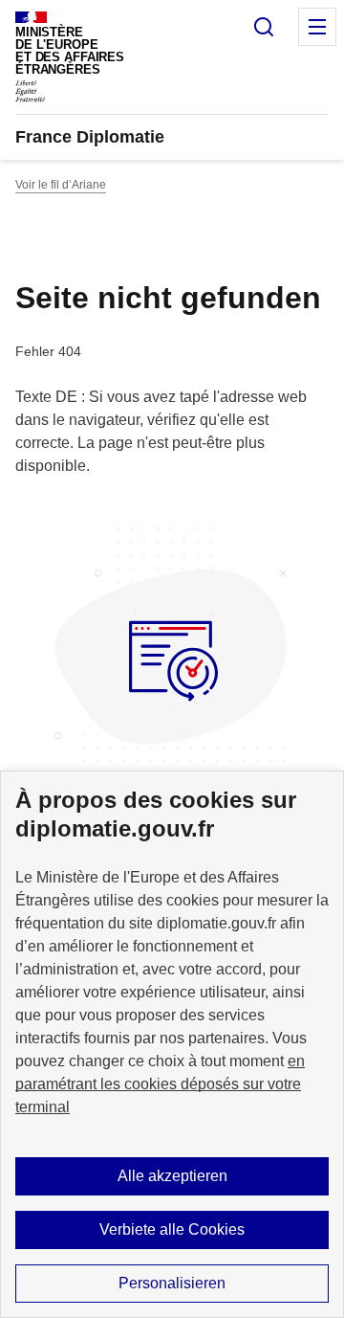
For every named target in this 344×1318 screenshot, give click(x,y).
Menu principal (317, 27)
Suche (264, 27)
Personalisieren (172, 1283)
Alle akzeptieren (172, 1176)
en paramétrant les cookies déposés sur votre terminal (160, 1084)
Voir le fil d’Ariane (60, 184)
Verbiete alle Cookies (172, 1229)
